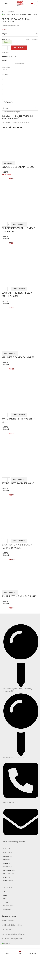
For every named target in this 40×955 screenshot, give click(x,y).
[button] (19, 224)
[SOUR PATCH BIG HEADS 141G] (14, 573)
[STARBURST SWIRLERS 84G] (20, 453)
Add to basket (19, 48)
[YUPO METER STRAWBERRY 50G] (20, 389)
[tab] (20, 63)
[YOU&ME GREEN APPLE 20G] (14, 143)
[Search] (36, 3)
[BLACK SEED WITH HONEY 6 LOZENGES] (20, 198)
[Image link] (9, 619)
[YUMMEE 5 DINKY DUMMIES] (20, 327)
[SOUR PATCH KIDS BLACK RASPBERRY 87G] (20, 514)
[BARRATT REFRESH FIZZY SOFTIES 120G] (20, 263)
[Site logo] (20, 3)
